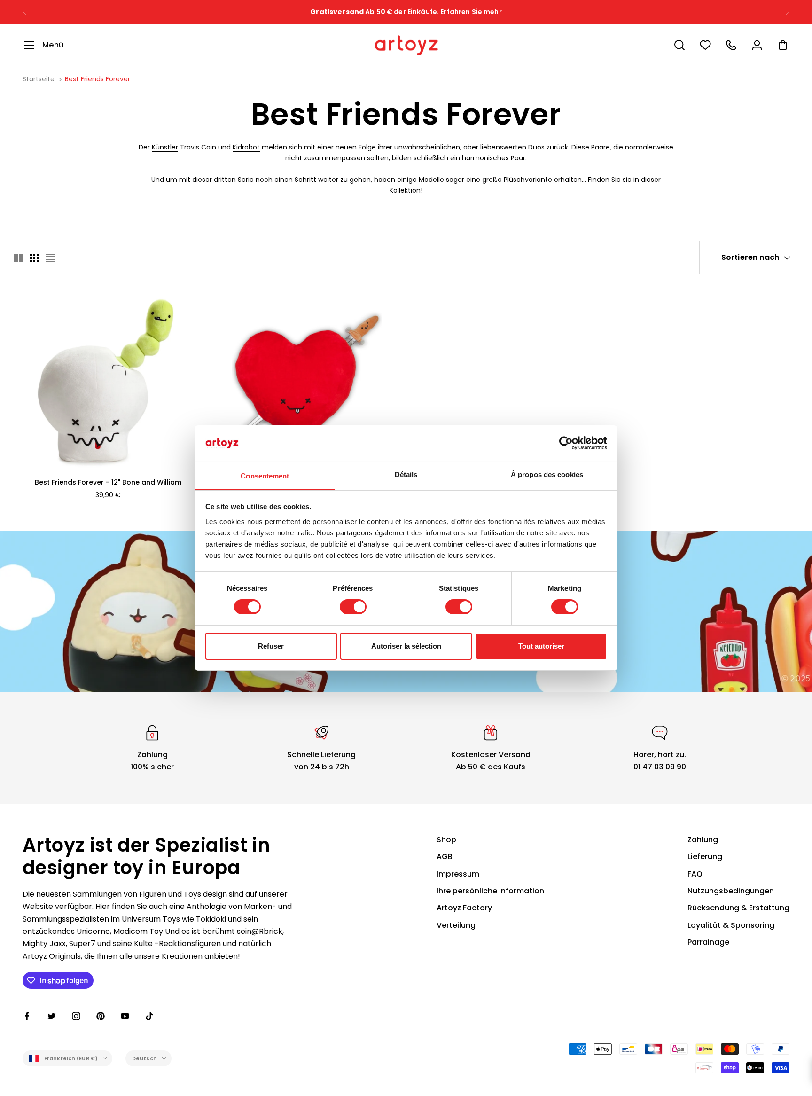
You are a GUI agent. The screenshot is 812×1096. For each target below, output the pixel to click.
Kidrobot (246, 147)
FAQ (695, 874)
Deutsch (144, 1058)
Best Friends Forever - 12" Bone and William (108, 482)
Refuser (271, 646)
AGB (445, 856)
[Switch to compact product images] (50, 258)
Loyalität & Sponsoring (730, 925)
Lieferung (704, 856)
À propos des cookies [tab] (547, 474)
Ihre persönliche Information (490, 890)
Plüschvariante (528, 179)
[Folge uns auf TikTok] (149, 1016)
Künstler (165, 147)
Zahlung (702, 839)
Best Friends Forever (97, 79)
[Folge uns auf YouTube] (125, 1016)
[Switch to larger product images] (18, 258)
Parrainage (708, 942)
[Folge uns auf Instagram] (76, 1016)
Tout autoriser (541, 646)
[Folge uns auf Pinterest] (100, 1016)
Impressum (458, 874)
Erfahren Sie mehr (470, 11)
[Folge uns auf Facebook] (27, 1016)
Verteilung (456, 925)
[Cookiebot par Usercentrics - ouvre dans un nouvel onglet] (566, 443)
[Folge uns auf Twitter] (51, 1016)
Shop (446, 839)
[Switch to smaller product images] (34, 258)
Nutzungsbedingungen (730, 890)
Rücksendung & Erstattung (738, 907)
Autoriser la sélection (406, 646)
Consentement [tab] (265, 476)
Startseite (39, 79)
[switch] (353, 606)
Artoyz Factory (464, 907)
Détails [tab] (406, 474)
